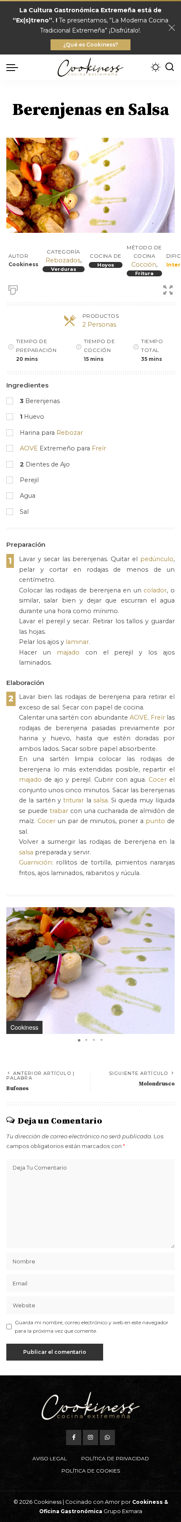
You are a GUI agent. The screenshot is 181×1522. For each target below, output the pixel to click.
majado (68, 652)
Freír (99, 448)
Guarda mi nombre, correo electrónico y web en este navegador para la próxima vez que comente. (91, 1326)
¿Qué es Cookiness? (90, 44)
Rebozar (69, 432)
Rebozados (62, 260)
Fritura (144, 273)
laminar (77, 642)
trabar (59, 811)
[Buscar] (170, 67)
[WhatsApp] (107, 1437)
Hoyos (105, 265)
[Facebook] (73, 1437)
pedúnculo (156, 559)
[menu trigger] (14, 67)
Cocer (158, 779)
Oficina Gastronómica (70, 1511)
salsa (100, 800)
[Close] (172, 28)
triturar (73, 800)
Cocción (143, 264)
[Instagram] (90, 1437)
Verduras (63, 269)
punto (155, 821)
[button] (167, 915)
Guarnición (35, 862)
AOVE (29, 448)
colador (155, 590)
